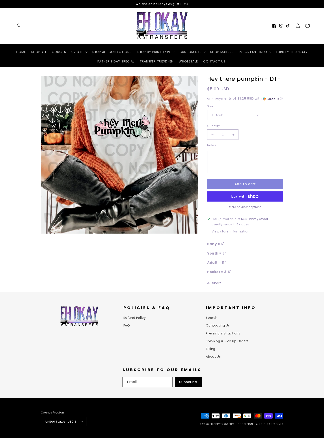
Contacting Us (218, 325)
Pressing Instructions (223, 333)
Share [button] (217, 283)
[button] (19, 25)
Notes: (212, 145)
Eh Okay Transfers (222, 424)
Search (212, 317)
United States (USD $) (61, 421)
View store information (231, 231)
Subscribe (188, 381)
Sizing (210, 349)
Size (210, 106)
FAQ (126, 325)
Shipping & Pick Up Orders (227, 341)
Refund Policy (134, 317)
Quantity (213, 126)
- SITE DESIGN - (245, 424)
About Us (213, 356)
